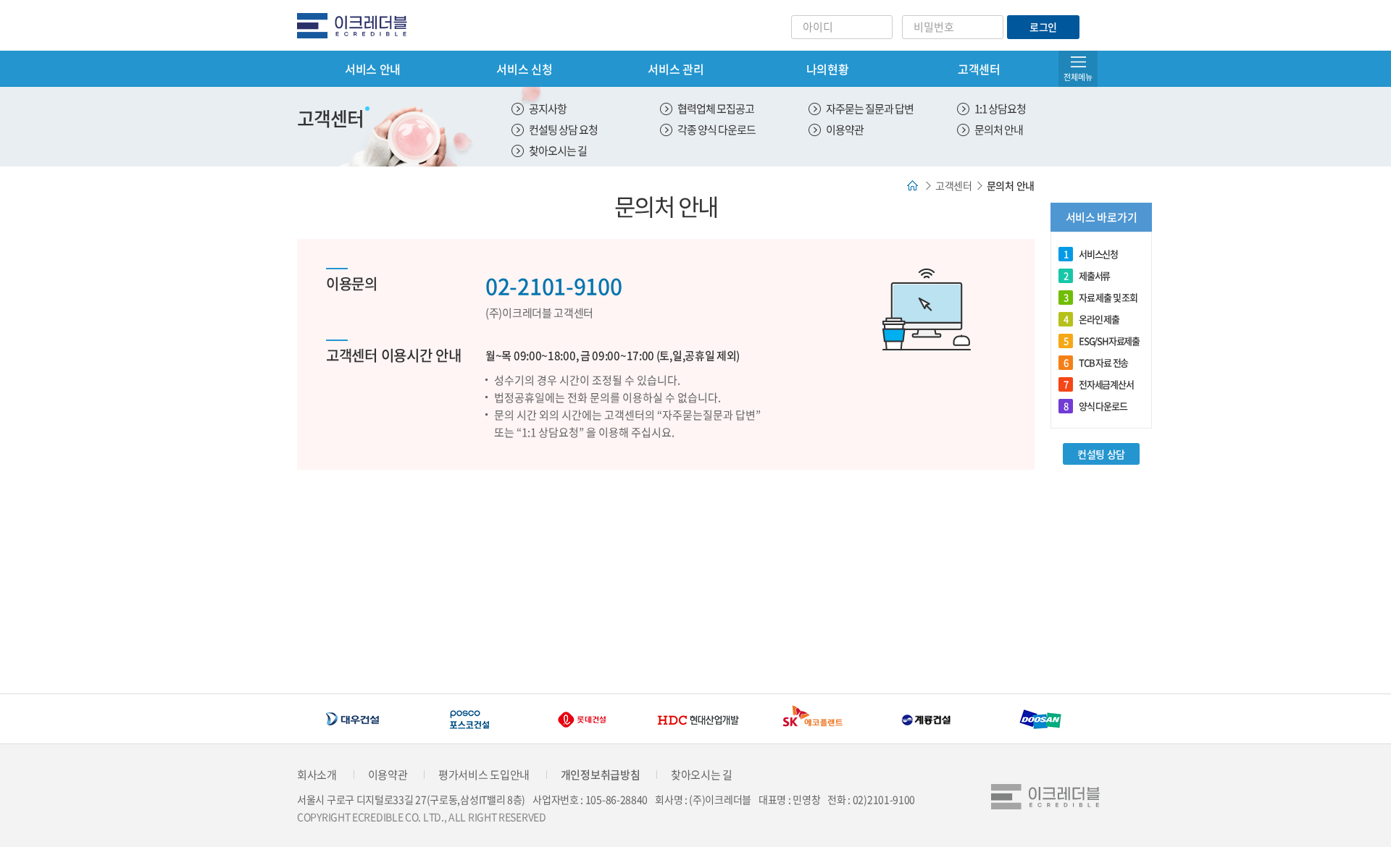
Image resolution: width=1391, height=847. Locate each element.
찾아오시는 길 (558, 151)
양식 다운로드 (1095, 406)
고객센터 (979, 68)
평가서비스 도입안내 (484, 775)
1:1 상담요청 (1000, 109)
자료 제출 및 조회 (1100, 297)
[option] (373, 719)
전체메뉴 (1078, 77)
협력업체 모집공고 (715, 109)
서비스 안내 (373, 68)
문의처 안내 (998, 130)
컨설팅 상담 (1101, 454)
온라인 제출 (1091, 319)
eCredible (357, 25)
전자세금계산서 (1099, 384)
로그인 (1043, 27)
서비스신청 (1091, 254)
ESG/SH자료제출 (1102, 340)
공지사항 (548, 109)
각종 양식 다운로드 (716, 130)
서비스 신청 (524, 68)
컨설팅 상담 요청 (563, 130)
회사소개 (317, 775)
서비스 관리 (675, 68)
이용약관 (845, 130)
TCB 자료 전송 (1096, 362)
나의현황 (827, 68)
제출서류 (1087, 275)
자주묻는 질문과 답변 (870, 109)
